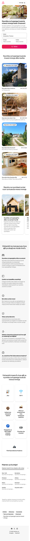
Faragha (11, 533)
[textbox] (8, 42)
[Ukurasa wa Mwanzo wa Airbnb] (3, 2)
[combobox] (14, 36)
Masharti (17, 533)
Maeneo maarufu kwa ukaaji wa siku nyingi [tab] (13, 468)
